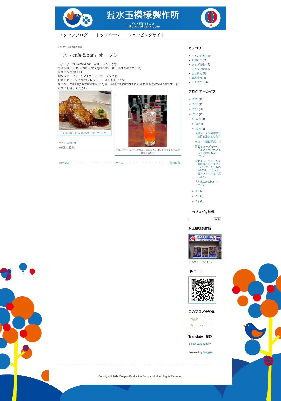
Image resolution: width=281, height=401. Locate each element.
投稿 (195, 319)
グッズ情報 (198, 64)
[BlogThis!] (63, 147)
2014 (195, 114)
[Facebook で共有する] (69, 147)
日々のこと (198, 82)
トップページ (108, 35)
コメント (198, 325)
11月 (198, 123)
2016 (195, 104)
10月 (198, 128)
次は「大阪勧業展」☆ (208, 141)
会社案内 (197, 73)
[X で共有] (66, 147)
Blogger (207, 352)
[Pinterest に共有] (72, 147)
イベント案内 (199, 55)
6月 (197, 201)
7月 (197, 196)
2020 (195, 99)
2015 (195, 109)
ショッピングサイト (146, 35)
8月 (197, 191)
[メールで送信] (60, 147)
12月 (198, 118)
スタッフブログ (73, 35)
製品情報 (197, 77)
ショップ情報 (199, 68)
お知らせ (197, 60)
